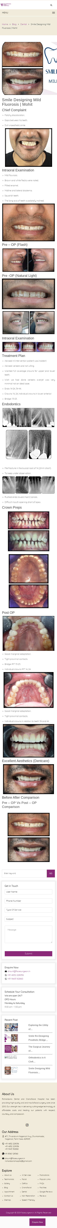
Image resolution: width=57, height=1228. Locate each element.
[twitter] (20, 1125)
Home (5, 24)
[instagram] (26, 1125)
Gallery (7, 1183)
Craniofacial (27, 1188)
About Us (7, 1175)
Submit (28, 954)
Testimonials (9, 1179)
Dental (23, 24)
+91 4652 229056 (12, 1146)
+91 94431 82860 (15, 979)
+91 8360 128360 (11, 1154)
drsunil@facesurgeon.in (19, 971)
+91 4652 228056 (16, 975)
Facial (24, 1179)
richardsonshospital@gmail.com (18, 1161)
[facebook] (14, 1125)
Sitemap (7, 1200)
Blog (14, 24)
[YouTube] (3, 1125)
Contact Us (8, 1196)
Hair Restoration (28, 1196)
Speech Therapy (28, 1200)
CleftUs (24, 1183)
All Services (26, 1175)
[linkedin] (9, 1125)
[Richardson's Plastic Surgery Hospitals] (28, 4)
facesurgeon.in (27, 1213)
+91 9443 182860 (12, 1149)
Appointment (9, 1192)
